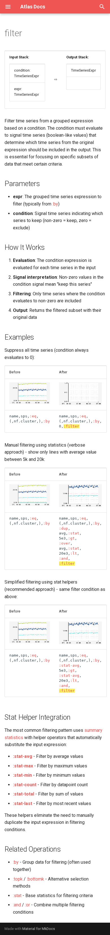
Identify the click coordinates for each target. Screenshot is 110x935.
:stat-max (23, 766)
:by (55, 204)
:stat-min (22, 775)
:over (64, 543)
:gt (71, 538)
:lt (73, 553)
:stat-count (24, 784)
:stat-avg (69, 665)
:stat (73, 533)
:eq (33, 416)
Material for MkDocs (38, 929)
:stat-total (23, 794)
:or (27, 904)
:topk (18, 879)
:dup (63, 528)
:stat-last (22, 803)
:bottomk (35, 879)
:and (63, 558)
